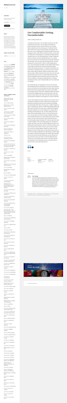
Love (5, 77)
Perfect (5, 178)
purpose (9, 80)
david (10, 64)
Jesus (11, 74)
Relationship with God (46, 195)
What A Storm (10, 103)
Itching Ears (12, 270)
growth (34, 195)
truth (11, 86)
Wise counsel (12, 286)
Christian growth (55, 193)
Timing (5, 395)
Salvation (8, 82)
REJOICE (12, 207)
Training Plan (12, 274)
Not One (11, 288)
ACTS (9, 227)
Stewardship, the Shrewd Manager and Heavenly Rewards (9, 186)
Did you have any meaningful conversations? (9, 204)
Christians (50, 159)
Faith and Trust (12, 334)
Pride (5, 80)
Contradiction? (7, 277)
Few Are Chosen (11, 332)
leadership (10, 75)
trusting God (7, 86)
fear (4, 66)
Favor (9, 306)
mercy (12, 77)
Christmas (7, 64)
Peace (7, 79)
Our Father (10, 167)
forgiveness (10, 68)
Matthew (9, 77)
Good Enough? (13, 175)
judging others (6, 75)
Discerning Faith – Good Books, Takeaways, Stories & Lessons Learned (9, 211)
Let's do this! (7, 25)
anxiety (5, 64)
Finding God (8, 66)
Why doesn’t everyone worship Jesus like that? (9, 253)
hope (8, 73)
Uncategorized (47, 193)
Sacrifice (12, 353)
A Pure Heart (13, 386)
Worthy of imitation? (8, 129)
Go (9, 135)
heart (11, 71)
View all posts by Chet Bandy (49, 186)
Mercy (9, 173)
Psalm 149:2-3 (53, 63)
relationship (38, 195)
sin (11, 82)
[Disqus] (43, 212)
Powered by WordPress (32, 283)
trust (12, 84)
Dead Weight (12, 272)
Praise (10, 79)
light (13, 75)
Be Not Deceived (12, 327)
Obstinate (12, 340)
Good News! (10, 304)
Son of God (12, 345)
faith (13, 64)
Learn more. (13, 47)
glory (14, 68)
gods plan (6, 69)
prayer (13, 79)
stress (13, 82)
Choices (12, 357)
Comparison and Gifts (8, 138)
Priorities (10, 215)
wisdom (6, 88)
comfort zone (30, 195)
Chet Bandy (40, 193)
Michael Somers (7, 105)
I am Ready (10, 155)
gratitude (9, 71)
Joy (13, 73)
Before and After (11, 318)
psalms (7, 80)
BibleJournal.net (9, 5)
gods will (10, 69)
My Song (29, 159)
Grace (6, 71)
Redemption (12, 80)
